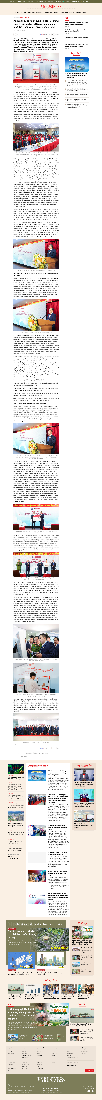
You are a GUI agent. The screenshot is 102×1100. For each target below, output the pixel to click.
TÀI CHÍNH (24, 1048)
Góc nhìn (39, 1055)
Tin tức (53, 1050)
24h (38, 1050)
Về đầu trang (89, 1070)
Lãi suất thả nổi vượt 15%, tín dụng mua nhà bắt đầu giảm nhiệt (87, 1038)
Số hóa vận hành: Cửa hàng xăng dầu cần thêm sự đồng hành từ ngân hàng (77, 75)
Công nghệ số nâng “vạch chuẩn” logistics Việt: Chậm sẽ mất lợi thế (51, 996)
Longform (48, 924)
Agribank (20, 753)
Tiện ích (54, 1055)
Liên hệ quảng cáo (71, 1065)
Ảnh (16, 924)
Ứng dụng (84, 1053)
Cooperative (64, 12)
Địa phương (11, 1053)
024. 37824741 (74, 1062)
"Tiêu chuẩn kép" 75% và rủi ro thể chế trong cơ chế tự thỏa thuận (16, 834)
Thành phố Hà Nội (22, 756)
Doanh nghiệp (48, 12)
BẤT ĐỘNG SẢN (55, 1048)
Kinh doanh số (24, 17)
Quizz (59, 924)
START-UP (24, 1062)
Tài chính (23, 12)
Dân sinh (39, 1064)
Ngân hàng (25, 1050)
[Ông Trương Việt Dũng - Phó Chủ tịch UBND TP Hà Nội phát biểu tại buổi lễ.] (36, 239)
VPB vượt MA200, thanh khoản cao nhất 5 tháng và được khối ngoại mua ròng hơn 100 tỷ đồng (15, 787)
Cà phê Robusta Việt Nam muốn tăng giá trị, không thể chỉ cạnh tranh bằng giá (76, 23)
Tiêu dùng (69, 1051)
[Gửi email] (55, 34)
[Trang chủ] (13, 12)
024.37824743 (90, 1088)
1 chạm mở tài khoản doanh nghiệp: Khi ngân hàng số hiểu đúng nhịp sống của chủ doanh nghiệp (77, 105)
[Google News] (43, 34)
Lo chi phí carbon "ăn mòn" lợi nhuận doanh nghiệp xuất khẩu (67, 996)
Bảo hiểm (11, 856)
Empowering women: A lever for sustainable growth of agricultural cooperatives (84, 804)
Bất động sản (39, 12)
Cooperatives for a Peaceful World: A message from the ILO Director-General (83, 784)
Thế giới (10, 1051)
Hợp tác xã (10, 1064)
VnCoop (82, 923)
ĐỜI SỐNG (39, 1062)
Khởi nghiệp (25, 1064)
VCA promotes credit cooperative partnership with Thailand (83, 825)
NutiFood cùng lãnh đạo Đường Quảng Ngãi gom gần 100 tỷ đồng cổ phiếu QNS (76, 45)
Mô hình (10, 1066)
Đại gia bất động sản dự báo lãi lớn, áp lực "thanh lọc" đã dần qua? (15, 825)
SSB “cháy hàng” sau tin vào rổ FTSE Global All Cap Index (76, 38)
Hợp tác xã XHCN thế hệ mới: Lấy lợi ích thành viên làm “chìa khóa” (86, 1031)
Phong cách (40, 1068)
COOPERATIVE (11, 1062)
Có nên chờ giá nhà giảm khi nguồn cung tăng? (15, 842)
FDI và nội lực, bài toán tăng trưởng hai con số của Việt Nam (32, 996)
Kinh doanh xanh (12, 1068)
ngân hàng (37, 753)
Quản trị (69, 1055)
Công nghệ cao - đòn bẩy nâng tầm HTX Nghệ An (48, 1036)
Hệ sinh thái (25, 1068)
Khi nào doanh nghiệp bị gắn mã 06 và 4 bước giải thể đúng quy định (75, 30)
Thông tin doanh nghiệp (73, 1057)
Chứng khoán (30, 12)
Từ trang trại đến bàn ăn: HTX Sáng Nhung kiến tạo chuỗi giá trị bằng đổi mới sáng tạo (82, 942)
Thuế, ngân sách (13, 858)
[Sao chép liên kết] (58, 34)
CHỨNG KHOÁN (40, 1048)
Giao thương (70, 1053)
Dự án (53, 1051)
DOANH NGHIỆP (70, 1048)
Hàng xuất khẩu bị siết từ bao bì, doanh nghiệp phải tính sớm (86, 996)
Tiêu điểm (17, 12)
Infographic (34, 924)
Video (23, 924)
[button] (63, 1036)
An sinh (9, 1070)
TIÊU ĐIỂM (10, 1048)
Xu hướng (83, 1050)
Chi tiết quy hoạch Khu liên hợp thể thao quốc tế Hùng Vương (22, 934)
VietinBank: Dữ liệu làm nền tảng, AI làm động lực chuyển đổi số (77, 89)
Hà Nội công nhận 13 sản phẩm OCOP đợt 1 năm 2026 (86, 957)
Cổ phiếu (39, 1051)
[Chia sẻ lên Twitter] (52, 34)
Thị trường (69, 1050)
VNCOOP (54, 1062)
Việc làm (39, 1066)
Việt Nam (10, 1050)
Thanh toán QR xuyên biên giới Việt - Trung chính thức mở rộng (76, 100)
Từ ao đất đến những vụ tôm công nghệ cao (23, 1036)
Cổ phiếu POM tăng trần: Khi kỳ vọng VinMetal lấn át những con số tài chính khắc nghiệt (16, 805)
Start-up (71, 12)
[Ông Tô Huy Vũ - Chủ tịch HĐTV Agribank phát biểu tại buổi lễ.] (36, 299)
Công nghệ (56, 12)
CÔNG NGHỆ (84, 1048)
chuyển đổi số (28, 753)
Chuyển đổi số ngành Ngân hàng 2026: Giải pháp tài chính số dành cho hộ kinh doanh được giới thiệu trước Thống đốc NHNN (77, 83)
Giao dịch (39, 1053)
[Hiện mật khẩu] (65, 523)
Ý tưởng (24, 1066)
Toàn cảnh (54, 1053)
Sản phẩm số (84, 1051)
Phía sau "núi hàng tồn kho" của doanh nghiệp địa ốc (15, 849)
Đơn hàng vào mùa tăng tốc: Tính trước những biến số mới (15, 996)
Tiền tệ (24, 1051)
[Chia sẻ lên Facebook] (50, 34)
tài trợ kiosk (45, 753)
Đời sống (78, 12)
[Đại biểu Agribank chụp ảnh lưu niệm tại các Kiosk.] (36, 714)
